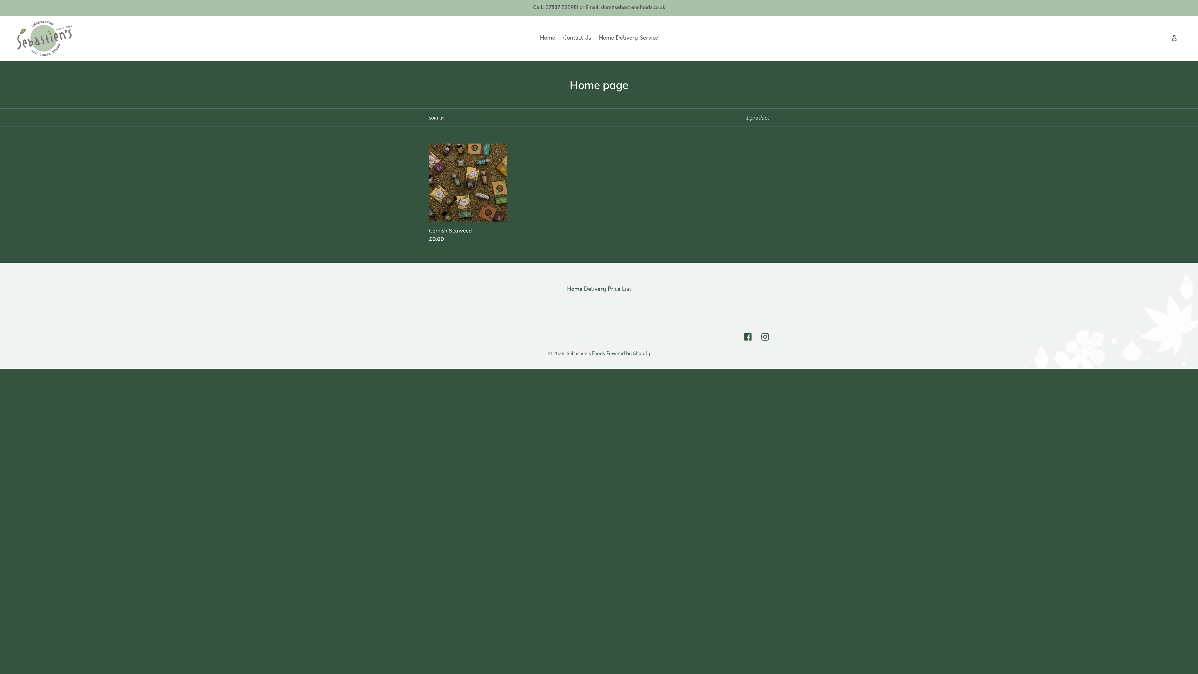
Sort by (436, 118)
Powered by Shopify (628, 354)
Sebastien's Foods (586, 354)
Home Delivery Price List (599, 289)
